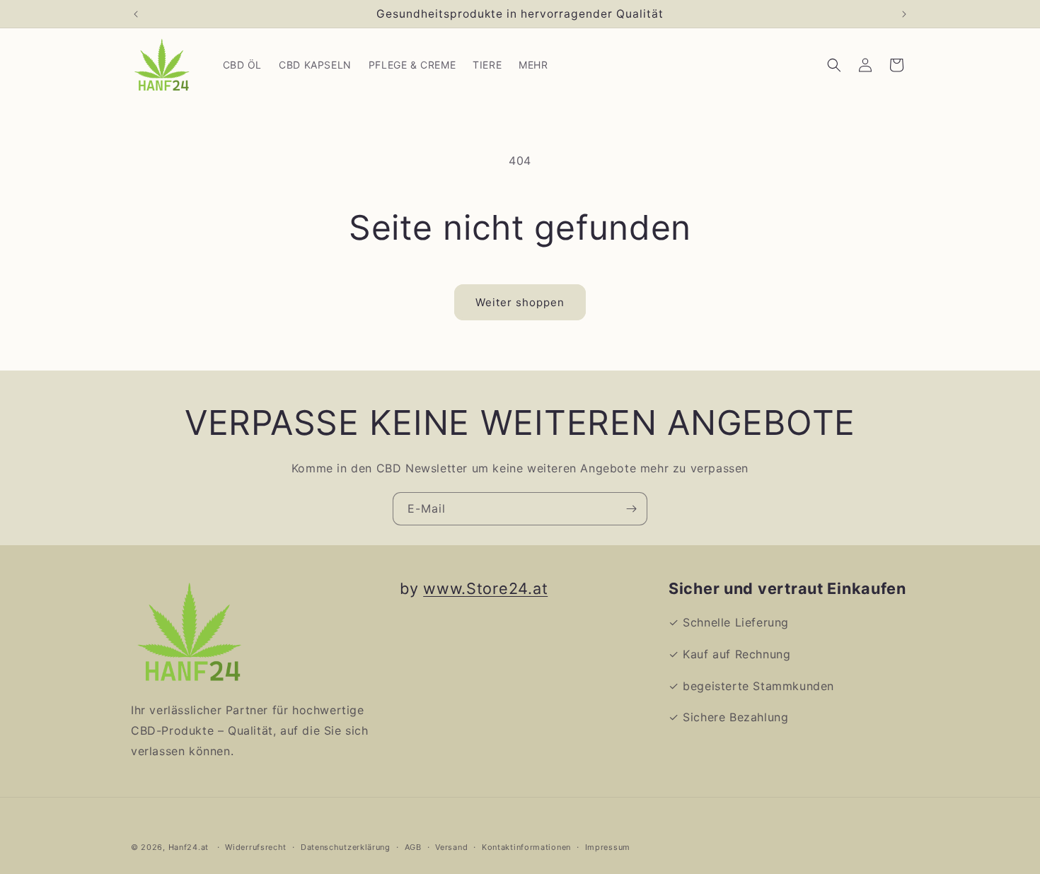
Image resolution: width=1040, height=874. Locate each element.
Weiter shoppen (520, 302)
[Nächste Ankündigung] (904, 14)
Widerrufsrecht (256, 846)
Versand (451, 846)
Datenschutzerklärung (346, 846)
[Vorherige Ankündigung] (135, 14)
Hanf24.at (188, 847)
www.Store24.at (485, 588)
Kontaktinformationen (526, 846)
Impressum (607, 846)
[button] (834, 65)
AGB (413, 846)
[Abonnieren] (631, 508)
